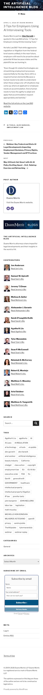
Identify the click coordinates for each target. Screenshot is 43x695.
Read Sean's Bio (17, 353)
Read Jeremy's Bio (18, 289)
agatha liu (23, 438)
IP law (7, 496)
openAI (31, 519)
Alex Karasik (27, 36)
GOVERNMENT (11, 483)
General (7, 546)
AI (31, 438)
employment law (15, 127)
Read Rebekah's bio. (19, 363)
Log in (6, 631)
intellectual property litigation (17, 492)
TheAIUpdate (10, 528)
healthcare (25, 483)
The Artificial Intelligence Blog (21, 5)
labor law (8, 505)
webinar (8, 532)
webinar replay (21, 532)
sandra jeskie (19, 523)
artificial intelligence (27, 456)
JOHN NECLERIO (27, 501)
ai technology (10, 447)
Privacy (26, 613)
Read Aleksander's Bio (20, 311)
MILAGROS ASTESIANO (15, 519)
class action (19, 465)
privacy (8, 523)
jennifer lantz (18, 496)
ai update (32, 447)
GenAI (7, 479)
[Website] (12, 208)
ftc (29, 474)
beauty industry (11, 461)
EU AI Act (31, 470)
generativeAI (18, 479)
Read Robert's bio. (18, 374)
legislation (20, 505)
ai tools (11, 125)
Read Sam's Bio (17, 279)
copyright (32, 465)
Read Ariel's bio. (17, 395)
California (25, 461)
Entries (9, 636)
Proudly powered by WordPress (16, 689)
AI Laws (8, 443)
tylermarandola (25, 528)
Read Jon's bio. (17, 269)
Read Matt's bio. (17, 384)
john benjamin (11, 501)
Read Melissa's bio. (19, 300)
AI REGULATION (21, 443)
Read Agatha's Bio (18, 331)
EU (23, 470)
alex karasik (23, 125)
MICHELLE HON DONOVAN (16, 514)
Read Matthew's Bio (19, 405)
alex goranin (10, 452)
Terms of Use (9, 656)
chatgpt (8, 465)
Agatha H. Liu (10, 438)
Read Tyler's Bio (17, 342)
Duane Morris (26, 23)
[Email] (8, 208)
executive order (11, 474)
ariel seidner (10, 456)
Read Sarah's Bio (18, 321)
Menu (23, 14)
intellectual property (13, 487)
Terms (20, 613)
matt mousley (11, 510)
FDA (23, 474)
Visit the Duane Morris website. (19, 202)
